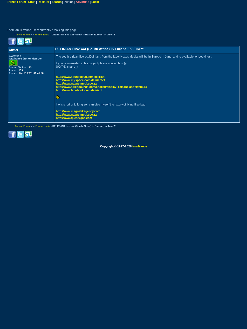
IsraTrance (139, 146)
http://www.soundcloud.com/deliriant (80, 77)
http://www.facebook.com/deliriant (79, 90)
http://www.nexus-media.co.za (76, 83)
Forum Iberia (42, 34)
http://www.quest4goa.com (74, 118)
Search (57, 2)
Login (95, 2)
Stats (31, 2)
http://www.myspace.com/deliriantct (80, 80)
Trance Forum (16, 2)
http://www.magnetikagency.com (78, 111)
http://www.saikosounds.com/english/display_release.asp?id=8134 (101, 87)
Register (43, 2)
